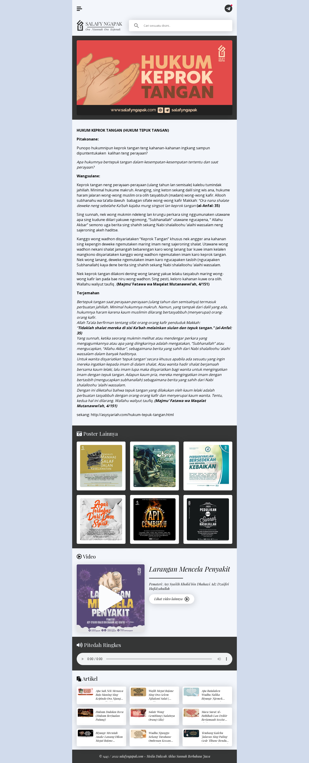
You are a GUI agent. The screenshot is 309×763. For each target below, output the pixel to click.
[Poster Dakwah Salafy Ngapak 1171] (101, 466)
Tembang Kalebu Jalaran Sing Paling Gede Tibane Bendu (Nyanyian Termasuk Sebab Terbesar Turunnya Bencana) (215, 742)
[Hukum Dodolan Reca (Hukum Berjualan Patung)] (85, 713)
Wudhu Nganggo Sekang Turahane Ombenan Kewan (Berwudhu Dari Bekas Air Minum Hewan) (160, 742)
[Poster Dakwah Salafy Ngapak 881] (154, 519)
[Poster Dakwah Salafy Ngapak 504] (101, 519)
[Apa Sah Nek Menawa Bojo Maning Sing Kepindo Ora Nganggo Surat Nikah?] (85, 691)
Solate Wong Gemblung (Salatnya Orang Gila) (162, 715)
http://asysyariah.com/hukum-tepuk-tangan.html (132, 414)
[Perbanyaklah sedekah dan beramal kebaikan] (208, 466)
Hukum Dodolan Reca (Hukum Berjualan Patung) (110, 715)
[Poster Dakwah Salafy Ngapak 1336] (208, 519)
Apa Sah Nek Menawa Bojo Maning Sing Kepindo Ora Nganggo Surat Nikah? (110, 696)
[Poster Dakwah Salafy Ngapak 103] (154, 466)
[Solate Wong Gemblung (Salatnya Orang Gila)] (138, 713)
